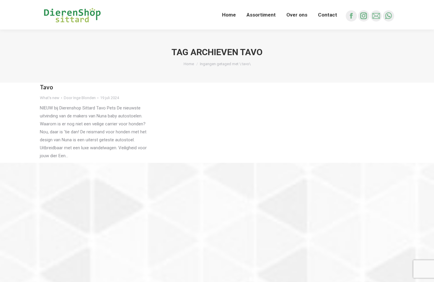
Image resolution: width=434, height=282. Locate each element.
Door (80, 98)
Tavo (46, 87)
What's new (49, 98)
